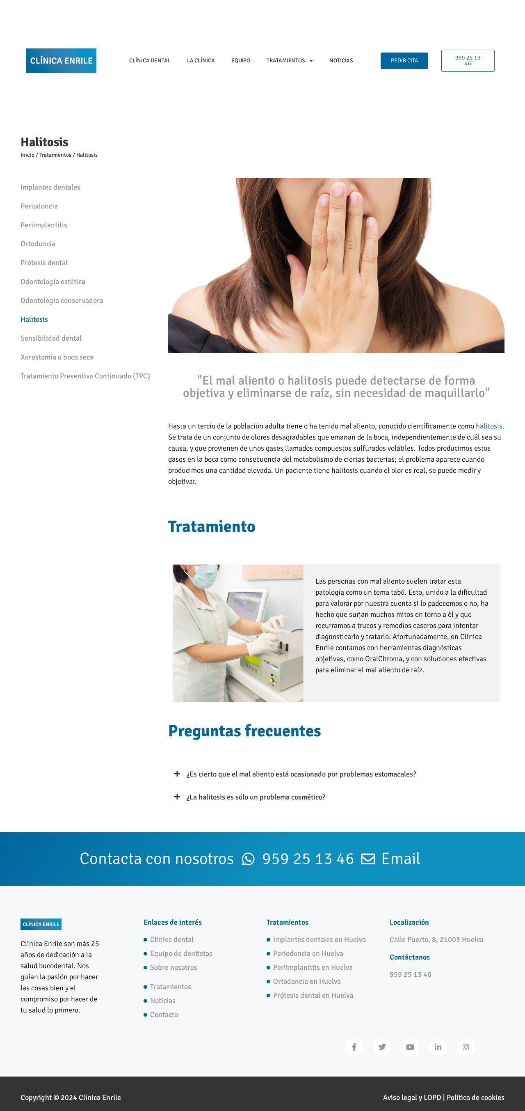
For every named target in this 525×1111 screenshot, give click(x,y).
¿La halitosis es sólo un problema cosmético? (256, 797)
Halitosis (34, 319)
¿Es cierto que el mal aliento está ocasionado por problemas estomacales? (301, 774)
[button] (336, 774)
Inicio (27, 154)
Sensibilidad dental (51, 338)
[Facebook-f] (354, 1047)
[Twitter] (382, 1047)
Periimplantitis (44, 224)
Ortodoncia (38, 243)
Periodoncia (39, 206)
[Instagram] (466, 1047)
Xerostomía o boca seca (57, 357)
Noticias (341, 60)
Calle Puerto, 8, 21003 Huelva (437, 939)
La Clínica (201, 60)
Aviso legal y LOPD (412, 1097)
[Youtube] (410, 1047)
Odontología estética (53, 281)
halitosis (489, 426)
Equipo (240, 60)
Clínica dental (150, 60)
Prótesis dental (44, 262)
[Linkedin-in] (438, 1047)
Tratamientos (286, 60)
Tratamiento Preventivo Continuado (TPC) (85, 375)
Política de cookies (475, 1097)
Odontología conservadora (62, 300)
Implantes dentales (50, 187)
